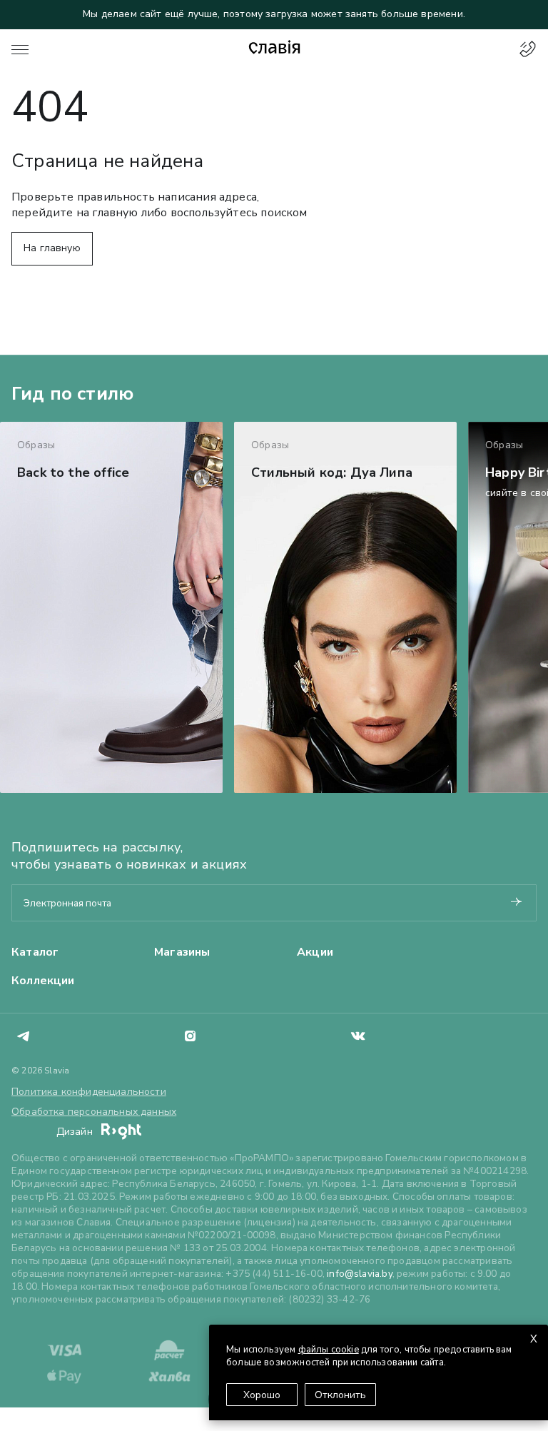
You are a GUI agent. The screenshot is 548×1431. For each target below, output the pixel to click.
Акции (315, 952)
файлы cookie (328, 1349)
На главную (52, 248)
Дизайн (76, 1131)
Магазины (182, 952)
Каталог (35, 952)
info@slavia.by (359, 1273)
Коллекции (43, 980)
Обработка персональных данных (93, 1111)
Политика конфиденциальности (88, 1091)
